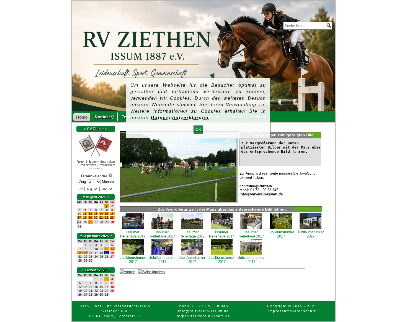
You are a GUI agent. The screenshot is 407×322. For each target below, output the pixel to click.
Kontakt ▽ (104, 116)
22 (106, 217)
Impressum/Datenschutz (292, 311)
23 (112, 217)
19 (90, 217)
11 (84, 213)
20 (95, 217)
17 (79, 217)
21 (101, 217)
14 (101, 213)
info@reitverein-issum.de (261, 194)
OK (198, 129)
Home (81, 117)
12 (90, 213)
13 (95, 213)
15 (106, 213)
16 (112, 213)
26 (90, 222)
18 (84, 217)
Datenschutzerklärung (180, 117)
